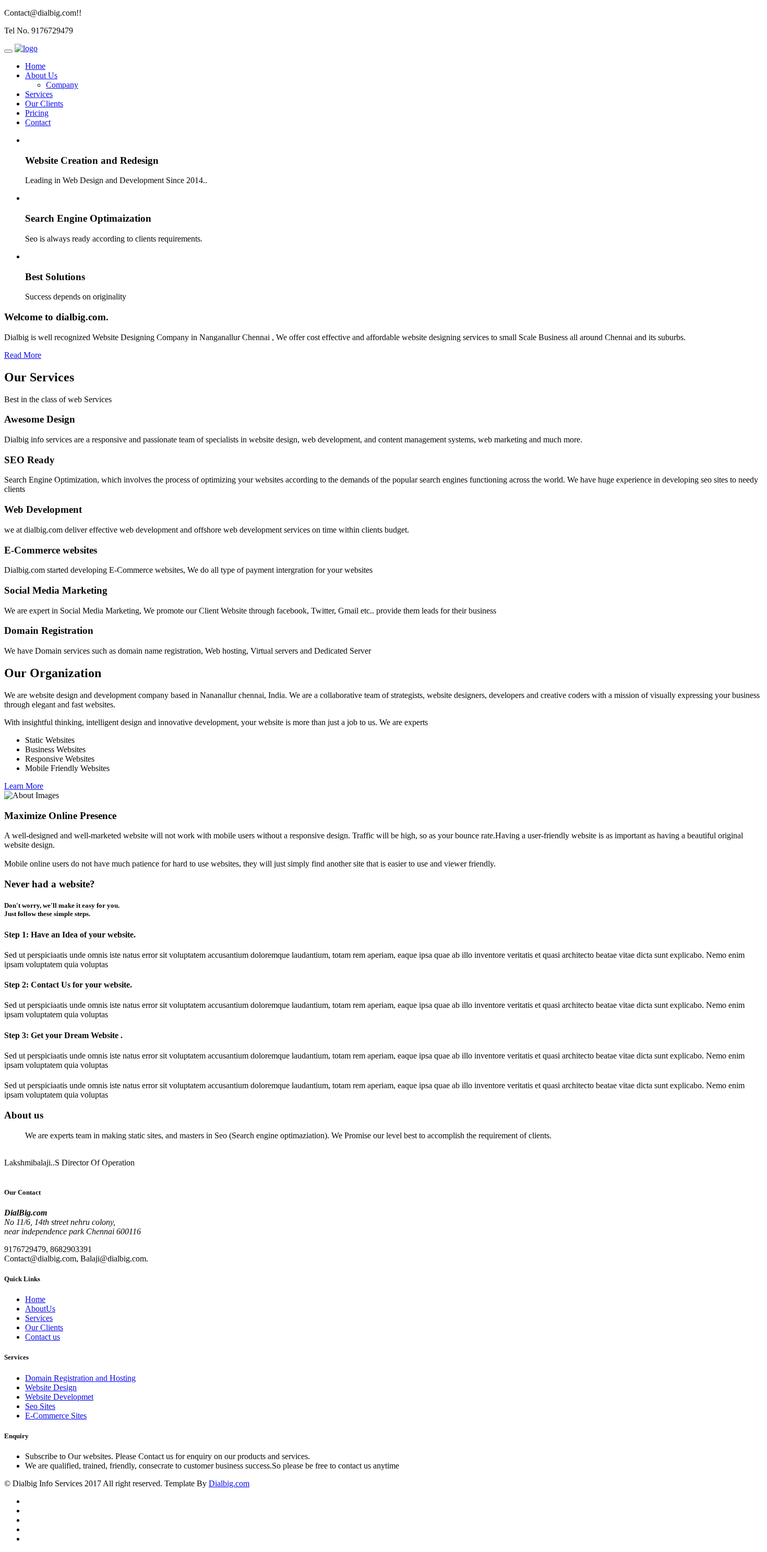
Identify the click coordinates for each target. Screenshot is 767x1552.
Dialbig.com (229, 1483)
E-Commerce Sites (56, 1415)
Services (39, 94)
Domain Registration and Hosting (80, 1378)
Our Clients (44, 103)
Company (62, 84)
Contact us (42, 1336)
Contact (38, 122)
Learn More (23, 785)
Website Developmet (59, 1396)
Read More (22, 355)
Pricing (37, 113)
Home (35, 66)
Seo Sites (40, 1406)
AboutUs (40, 1308)
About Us (41, 75)
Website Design (51, 1387)
